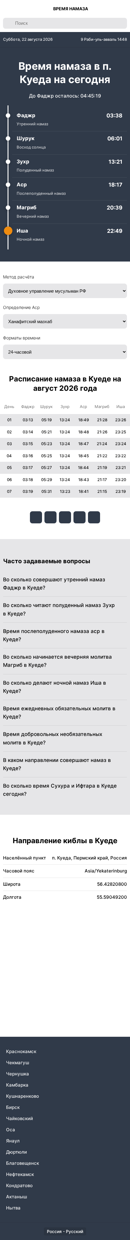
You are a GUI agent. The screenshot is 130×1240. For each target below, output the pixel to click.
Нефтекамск (20, 1174)
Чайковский (19, 1118)
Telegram (79, 517)
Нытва (13, 1208)
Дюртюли (16, 1152)
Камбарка (17, 1085)
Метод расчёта (18, 276)
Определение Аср (21, 307)
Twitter (65, 517)
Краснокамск (21, 1051)
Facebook (50, 517)
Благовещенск (22, 1163)
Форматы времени (21, 337)
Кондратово (19, 1185)
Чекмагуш (17, 1062)
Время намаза (70, 8)
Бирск (13, 1107)
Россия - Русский (65, 1231)
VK (36, 517)
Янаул (13, 1141)
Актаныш (16, 1197)
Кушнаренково (22, 1096)
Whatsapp (94, 517)
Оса (10, 1129)
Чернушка (17, 1074)
